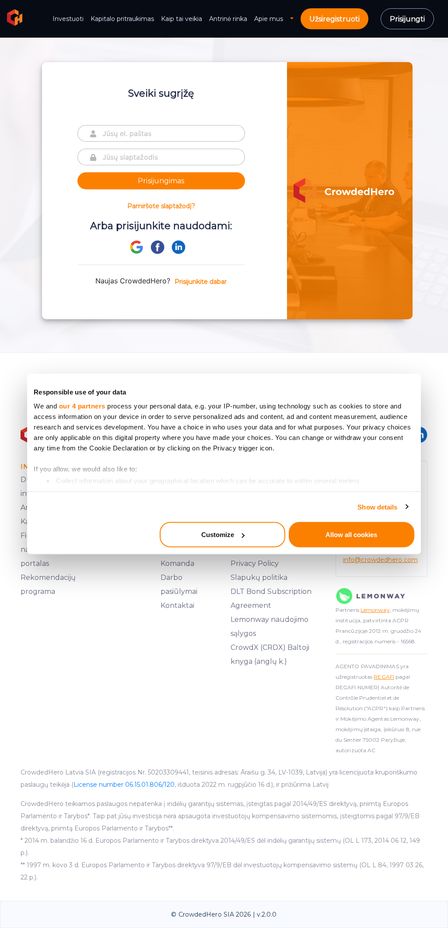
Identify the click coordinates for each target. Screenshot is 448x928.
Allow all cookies (351, 534)
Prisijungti (407, 19)
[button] (295, 19)
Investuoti (68, 19)
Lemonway (375, 610)
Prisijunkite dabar (201, 282)
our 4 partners (82, 405)
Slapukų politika (259, 577)
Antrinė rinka (228, 19)
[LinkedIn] (179, 246)
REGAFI (384, 676)
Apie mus (268, 19)
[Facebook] (157, 246)
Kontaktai (177, 605)
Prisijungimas (161, 181)
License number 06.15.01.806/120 (124, 784)
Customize (217, 534)
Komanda (177, 563)
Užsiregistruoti (334, 19)
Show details (377, 506)
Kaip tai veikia (181, 19)
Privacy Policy (255, 563)
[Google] (137, 247)
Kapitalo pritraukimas (122, 19)
